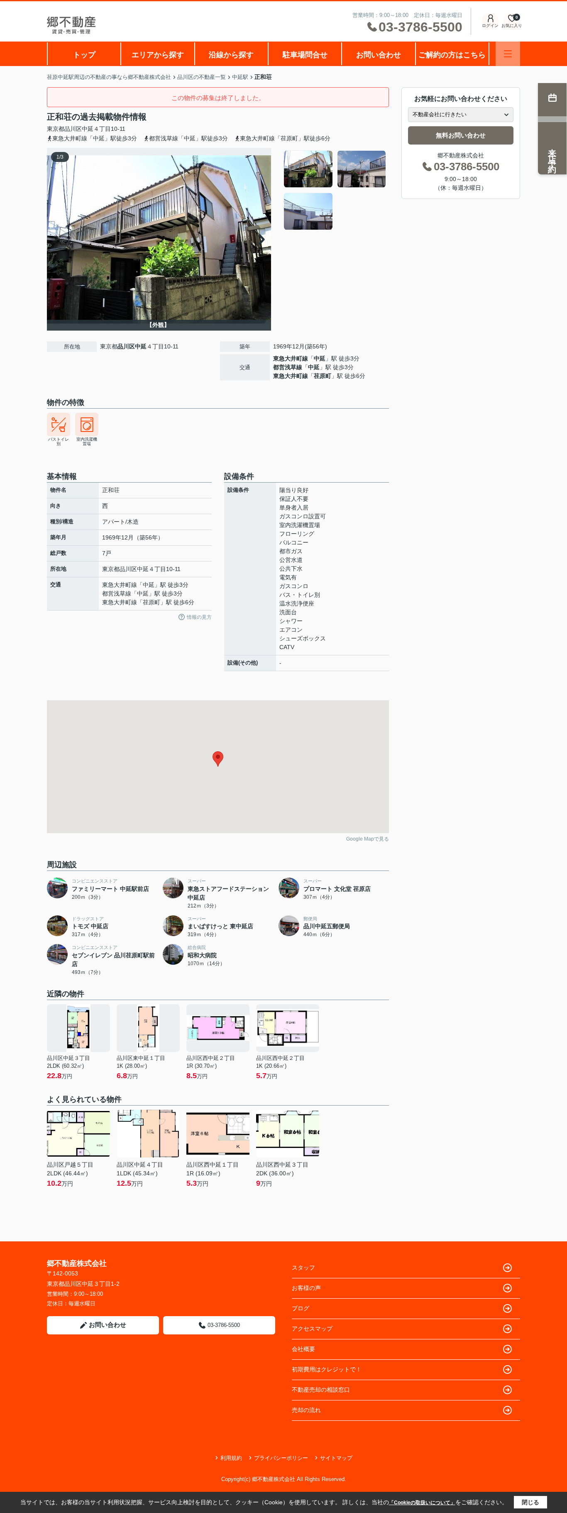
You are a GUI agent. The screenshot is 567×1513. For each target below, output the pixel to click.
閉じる (530, 1502)
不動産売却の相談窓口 (321, 1389)
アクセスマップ (312, 1328)
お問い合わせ (378, 55)
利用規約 (231, 1458)
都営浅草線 (287, 367)
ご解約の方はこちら (452, 55)
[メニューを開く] (508, 54)
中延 (87, 128)
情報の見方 (199, 617)
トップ (84, 55)
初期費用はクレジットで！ (327, 1369)
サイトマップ (336, 1458)
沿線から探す (231, 55)
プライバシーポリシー (281, 1458)
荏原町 (322, 376)
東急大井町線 (290, 358)
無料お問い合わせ (461, 135)
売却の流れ (306, 1410)
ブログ (300, 1308)
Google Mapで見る (367, 839)
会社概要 (303, 1349)
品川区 (73, 128)
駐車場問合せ (305, 55)
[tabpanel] (335, 190)
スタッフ (303, 1267)
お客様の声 (306, 1288)
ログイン (490, 25)
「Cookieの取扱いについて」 (422, 1503)
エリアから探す (158, 55)
